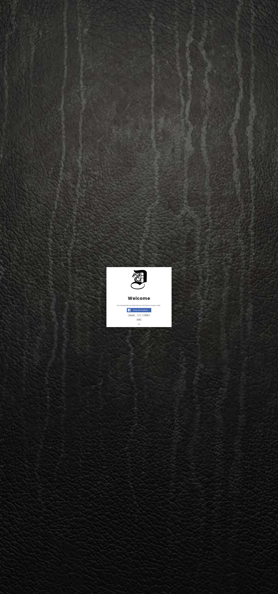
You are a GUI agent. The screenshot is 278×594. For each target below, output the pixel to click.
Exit (139, 324)
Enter (139, 319)
